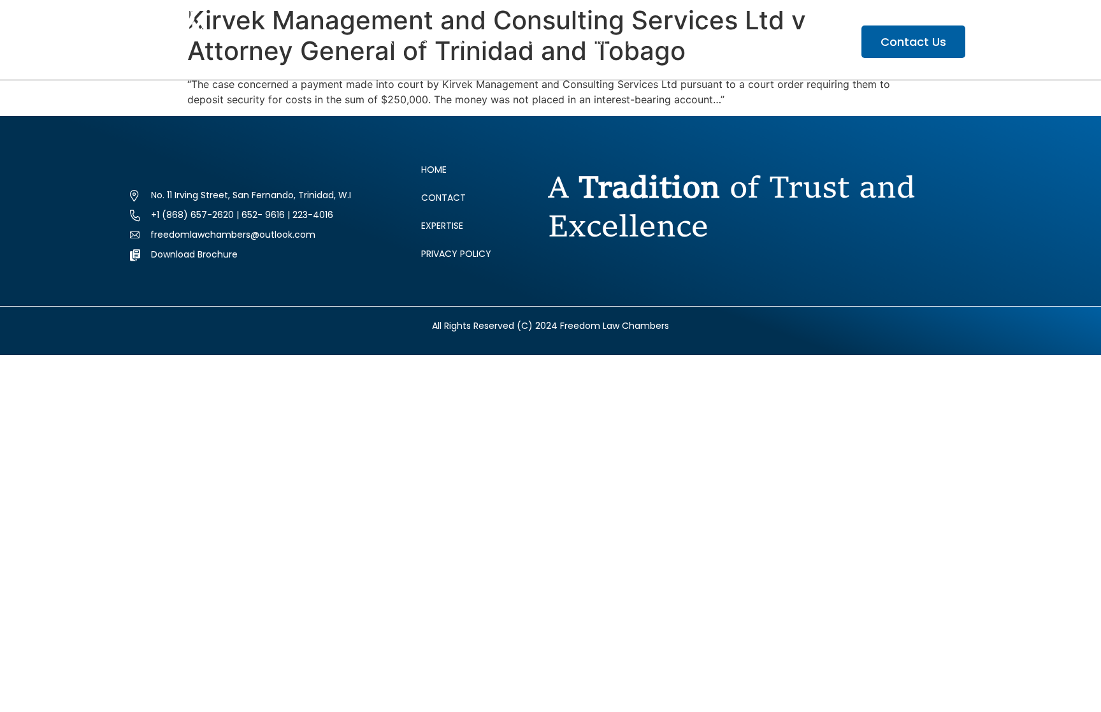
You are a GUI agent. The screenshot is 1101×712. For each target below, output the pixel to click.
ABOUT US (340, 41)
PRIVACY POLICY (456, 253)
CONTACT (443, 197)
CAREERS (777, 41)
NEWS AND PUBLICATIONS (659, 41)
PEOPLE (467, 41)
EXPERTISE (407, 41)
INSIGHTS (540, 41)
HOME (284, 41)
